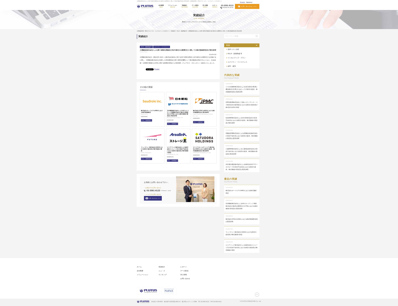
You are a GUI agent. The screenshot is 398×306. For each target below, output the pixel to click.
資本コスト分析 (233, 49)
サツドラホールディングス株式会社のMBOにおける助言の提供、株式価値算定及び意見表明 (204, 149)
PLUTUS (145, 6)
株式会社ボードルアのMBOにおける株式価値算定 (152, 111)
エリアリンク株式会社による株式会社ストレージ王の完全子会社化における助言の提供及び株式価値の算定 (177, 149)
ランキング (163, 274)
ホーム (139, 267)
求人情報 (205, 6)
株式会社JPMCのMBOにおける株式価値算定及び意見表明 (204, 111)
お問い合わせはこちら (249, 6)
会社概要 (161, 6)
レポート (214, 6)
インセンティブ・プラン (237, 58)
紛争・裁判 (232, 66)
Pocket (156, 69)
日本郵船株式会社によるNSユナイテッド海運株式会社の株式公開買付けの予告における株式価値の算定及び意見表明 (178, 113)
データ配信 (195, 6)
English (242, 2)
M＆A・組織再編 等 (146, 46)
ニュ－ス (162, 271)
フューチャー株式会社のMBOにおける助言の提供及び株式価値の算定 (152, 149)
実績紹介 (184, 6)
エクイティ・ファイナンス (161, 46)
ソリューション (172, 6)
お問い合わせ (185, 278)
